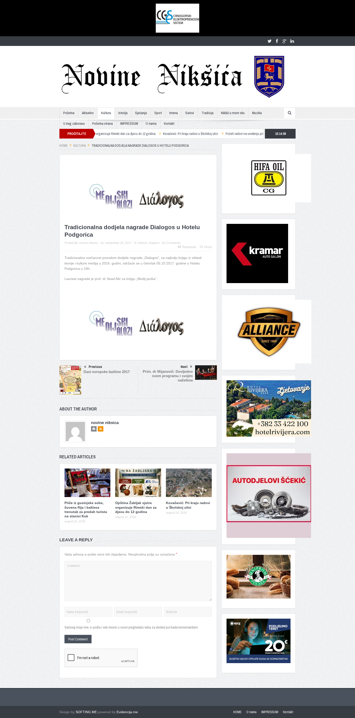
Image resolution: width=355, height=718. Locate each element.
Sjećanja (141, 112)
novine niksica (88, 243)
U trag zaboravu (74, 123)
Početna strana (102, 123)
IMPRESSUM (129, 123)
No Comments (171, 243)
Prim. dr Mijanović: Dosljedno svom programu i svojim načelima (168, 375)
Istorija (123, 112)
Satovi (189, 112)
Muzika (257, 112)
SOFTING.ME (86, 712)
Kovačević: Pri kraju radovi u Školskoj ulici (160, 134)
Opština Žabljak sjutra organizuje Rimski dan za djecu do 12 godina (135, 507)
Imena (173, 112)
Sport (158, 112)
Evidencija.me (127, 712)
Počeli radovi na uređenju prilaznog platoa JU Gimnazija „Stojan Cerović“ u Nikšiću (250, 134)
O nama (151, 123)
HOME (237, 712)
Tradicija (207, 112)
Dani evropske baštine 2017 (107, 372)
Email (208, 247)
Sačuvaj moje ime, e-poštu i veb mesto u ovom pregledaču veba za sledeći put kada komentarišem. (131, 627)
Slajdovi (154, 243)
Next (184, 366)
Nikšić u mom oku (233, 112)
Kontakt (169, 123)
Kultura (106, 112)
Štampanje (189, 247)
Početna (68, 112)
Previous (95, 366)
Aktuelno (88, 112)
